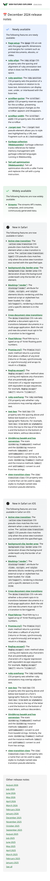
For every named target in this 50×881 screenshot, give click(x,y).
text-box (12, 411)
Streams (12, 204)
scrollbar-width (16, 115)
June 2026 (11, 793)
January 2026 (12, 813)
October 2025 (12, 825)
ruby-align (13, 60)
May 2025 (10, 846)
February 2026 (13, 809)
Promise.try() (15, 349)
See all (9, 866)
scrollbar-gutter (16, 98)
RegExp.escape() (16, 370)
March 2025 (12, 854)
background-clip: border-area (23, 267)
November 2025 (14, 821)
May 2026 (10, 797)
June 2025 (11, 842)
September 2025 (14, 830)
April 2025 (11, 850)
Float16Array (14, 338)
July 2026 (10, 789)
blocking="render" (17, 285)
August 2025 (12, 834)
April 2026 (11, 801)
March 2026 (12, 805)
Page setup (13, 43)
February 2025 (13, 858)
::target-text (14, 127)
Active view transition (19, 240)
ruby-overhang (16, 397)
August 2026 (12, 785)
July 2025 (10, 838)
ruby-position (15, 77)
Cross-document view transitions (25, 315)
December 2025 (13, 817)
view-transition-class (19, 474)
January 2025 (12, 862)
